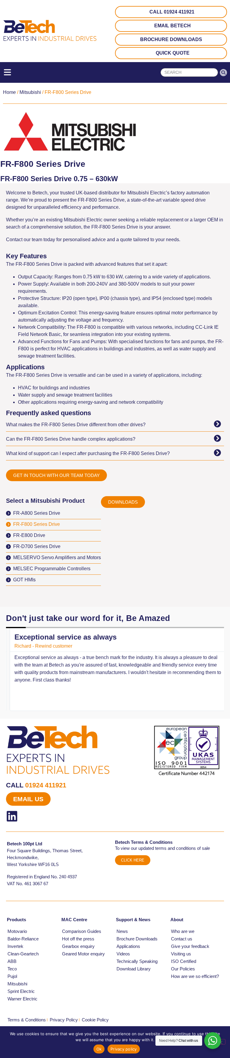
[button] (115, 424)
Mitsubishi (30, 92)
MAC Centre (74, 919)
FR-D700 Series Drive (36, 546)
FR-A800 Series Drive (36, 513)
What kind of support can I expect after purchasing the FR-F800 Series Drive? (88, 453)
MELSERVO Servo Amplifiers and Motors (57, 557)
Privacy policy (124, 1049)
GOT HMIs (24, 579)
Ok (99, 1049)
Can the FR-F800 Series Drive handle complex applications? (70, 439)
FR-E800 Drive (29, 535)
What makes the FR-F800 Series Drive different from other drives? (76, 424)
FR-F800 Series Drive (36, 524)
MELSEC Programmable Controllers (51, 568)
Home (9, 92)
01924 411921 (45, 785)
